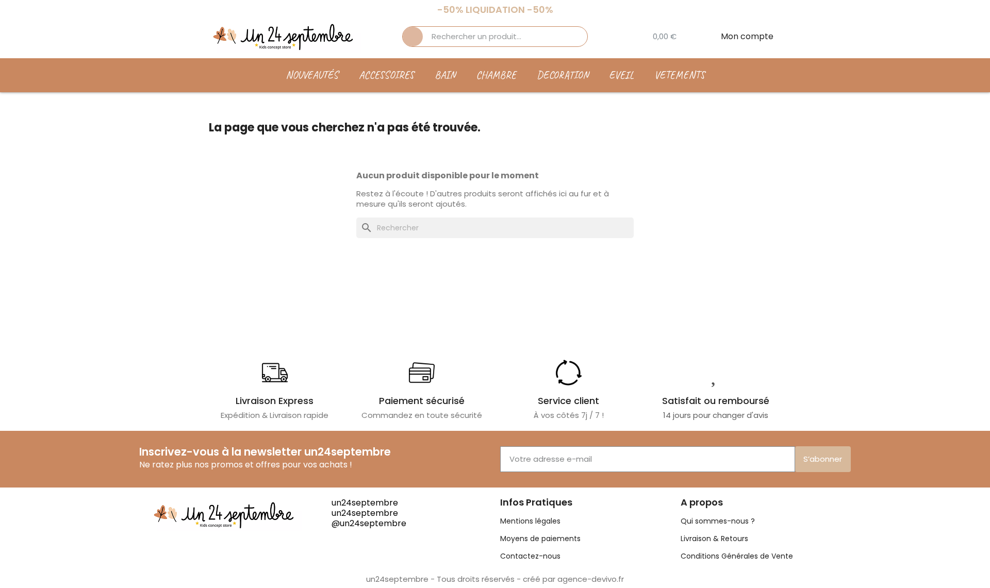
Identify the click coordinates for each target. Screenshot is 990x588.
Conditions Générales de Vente (737, 556)
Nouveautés (312, 75)
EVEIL (621, 75)
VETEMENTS (679, 75)
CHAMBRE (496, 75)
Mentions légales (530, 521)
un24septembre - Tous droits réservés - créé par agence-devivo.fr (495, 579)
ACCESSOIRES (386, 75)
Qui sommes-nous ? (718, 521)
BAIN (445, 75)
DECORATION (562, 75)
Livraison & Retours (714, 538)
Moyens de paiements (540, 538)
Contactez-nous (530, 556)
